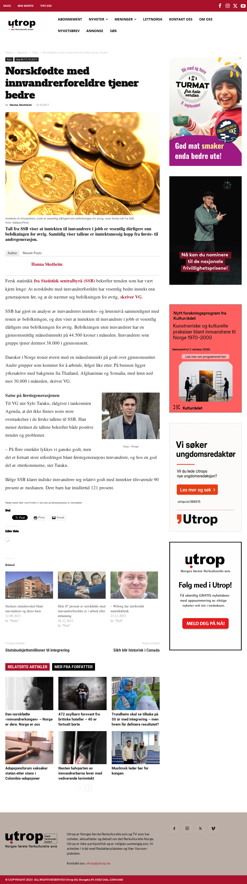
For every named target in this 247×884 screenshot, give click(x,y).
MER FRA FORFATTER (74, 667)
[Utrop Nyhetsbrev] (205, 649)
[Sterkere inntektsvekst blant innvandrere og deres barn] (29, 585)
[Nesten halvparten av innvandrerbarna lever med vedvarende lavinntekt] (82, 747)
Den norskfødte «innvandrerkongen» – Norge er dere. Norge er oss (29, 719)
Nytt (35, 52)
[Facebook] (174, 829)
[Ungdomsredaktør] (205, 529)
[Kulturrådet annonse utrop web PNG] (205, 411)
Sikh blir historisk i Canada (136, 650)
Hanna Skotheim (21, 105)
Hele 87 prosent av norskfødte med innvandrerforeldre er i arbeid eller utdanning (81, 611)
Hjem (9, 52)
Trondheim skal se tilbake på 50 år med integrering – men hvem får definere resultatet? (135, 719)
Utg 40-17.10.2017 (26, 59)
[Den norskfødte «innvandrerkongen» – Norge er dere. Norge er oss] (29, 693)
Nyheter (22, 52)
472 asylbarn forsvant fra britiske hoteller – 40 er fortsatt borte (79, 719)
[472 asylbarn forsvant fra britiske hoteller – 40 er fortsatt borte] (82, 693)
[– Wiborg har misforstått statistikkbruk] (134, 585)
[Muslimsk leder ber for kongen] (136, 747)
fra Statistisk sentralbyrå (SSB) (64, 280)
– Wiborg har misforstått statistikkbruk (127, 608)
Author (12, 253)
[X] (200, 829)
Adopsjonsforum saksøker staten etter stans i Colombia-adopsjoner (26, 773)
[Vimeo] (213, 829)
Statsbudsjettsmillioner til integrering (37, 650)
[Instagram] (187, 828)
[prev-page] (81, 788)
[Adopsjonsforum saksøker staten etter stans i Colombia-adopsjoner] (29, 747)
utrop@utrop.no (98, 863)
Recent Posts (32, 253)
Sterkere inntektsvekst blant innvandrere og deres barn (24, 608)
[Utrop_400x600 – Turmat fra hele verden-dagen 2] (205, 164)
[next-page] (89, 788)
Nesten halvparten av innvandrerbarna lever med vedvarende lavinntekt (80, 773)
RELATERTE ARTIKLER (27, 667)
